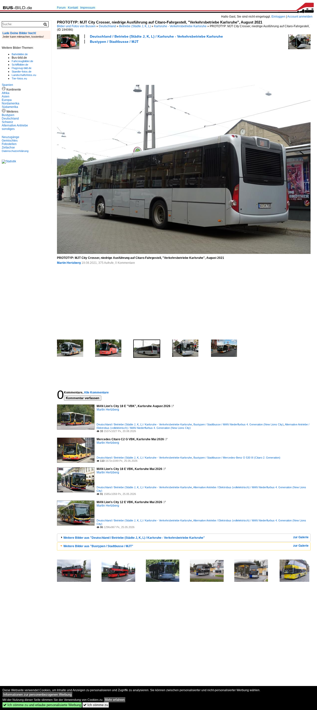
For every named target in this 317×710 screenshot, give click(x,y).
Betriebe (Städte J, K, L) (135, 26)
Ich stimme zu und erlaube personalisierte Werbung (42, 705)
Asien (5, 96)
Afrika (5, 93)
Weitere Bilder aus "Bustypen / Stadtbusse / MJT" (98, 546)
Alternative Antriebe (15, 125)
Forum (61, 7)
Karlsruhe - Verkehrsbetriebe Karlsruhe (180, 26)
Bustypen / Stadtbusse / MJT (114, 42)
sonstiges (8, 129)
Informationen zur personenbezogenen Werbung (37, 694)
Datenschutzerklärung (15, 150)
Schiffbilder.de (20, 64)
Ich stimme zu (95, 705)
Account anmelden (300, 16)
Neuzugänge (10, 137)
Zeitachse (8, 147)
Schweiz (7, 122)
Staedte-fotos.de (21, 71)
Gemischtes (10, 140)
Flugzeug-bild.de (21, 68)
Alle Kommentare (96, 392)
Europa (7, 100)
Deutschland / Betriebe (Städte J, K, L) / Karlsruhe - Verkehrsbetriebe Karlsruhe (156, 36)
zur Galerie (301, 537)
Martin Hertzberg (69, 263)
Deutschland (107, 26)
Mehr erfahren (115, 700)
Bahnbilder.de (20, 54)
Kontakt (73, 7)
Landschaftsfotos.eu (24, 74)
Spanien (7, 85)
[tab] (184, 538)
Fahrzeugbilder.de (22, 61)
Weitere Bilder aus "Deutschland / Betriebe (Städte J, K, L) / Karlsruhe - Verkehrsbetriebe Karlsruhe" (134, 537)
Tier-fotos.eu (19, 78)
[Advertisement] (147, 63)
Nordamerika (10, 103)
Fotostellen (9, 144)
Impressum (87, 7)
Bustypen (8, 115)
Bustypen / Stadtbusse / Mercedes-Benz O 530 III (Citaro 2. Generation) (236, 457)
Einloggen (278, 16)
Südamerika (10, 107)
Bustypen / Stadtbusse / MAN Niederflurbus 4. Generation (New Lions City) (238, 424)
